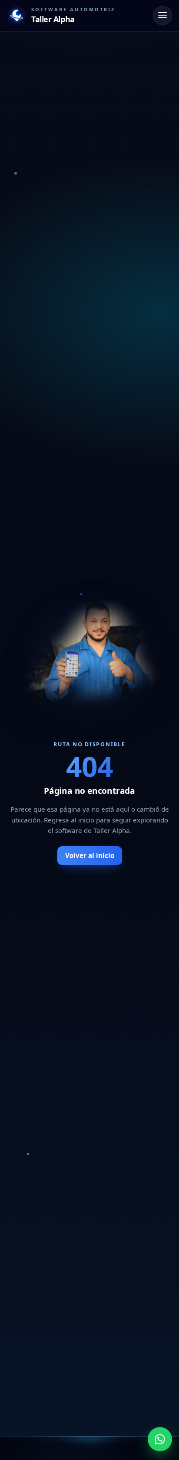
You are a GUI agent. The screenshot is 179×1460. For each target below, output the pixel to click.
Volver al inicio (89, 855)
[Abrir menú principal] (162, 15)
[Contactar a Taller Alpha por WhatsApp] (160, 1439)
